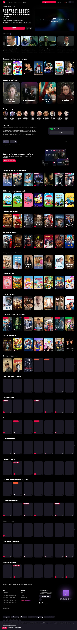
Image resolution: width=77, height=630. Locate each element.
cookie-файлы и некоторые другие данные (48, 622)
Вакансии (5, 593)
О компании (5, 592)
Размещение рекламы (7, 598)
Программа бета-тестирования (9, 595)
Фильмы (23, 593)
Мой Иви (23, 592)
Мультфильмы (24, 597)
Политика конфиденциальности (9, 602)
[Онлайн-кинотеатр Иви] (5, 2)
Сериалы (23, 595)
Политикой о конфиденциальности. (9, 625)
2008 (6, 18)
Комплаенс (5, 606)
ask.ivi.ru (41, 602)
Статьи (22, 598)
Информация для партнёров (9, 597)
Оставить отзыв (6, 608)
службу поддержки (18, 627)
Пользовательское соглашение (9, 600)
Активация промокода (26, 600)
